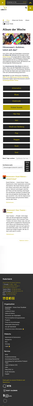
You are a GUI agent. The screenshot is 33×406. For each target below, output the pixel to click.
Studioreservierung (10, 357)
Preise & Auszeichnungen (12, 322)
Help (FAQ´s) (9, 369)
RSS (6, 342)
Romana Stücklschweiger (20, 77)
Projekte (7, 320)
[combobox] (22, 158)
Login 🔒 (7, 346)
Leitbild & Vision (10, 311)
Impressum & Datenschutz (13, 337)
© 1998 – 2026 (13, 284)
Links (6, 367)
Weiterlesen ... (10, 202)
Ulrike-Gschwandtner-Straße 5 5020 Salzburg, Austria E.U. (11, 286)
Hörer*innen (7, 57)
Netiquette (8, 340)
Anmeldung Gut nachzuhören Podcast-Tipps (16, 362)
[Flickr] (7, 298)
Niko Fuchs (6, 77)
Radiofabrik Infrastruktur (12, 324)
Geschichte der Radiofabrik (13, 316)
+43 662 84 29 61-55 (17, 291)
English (7, 374)
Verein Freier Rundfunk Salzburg (11, 282)
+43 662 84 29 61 (16, 289)
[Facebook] (10, 298)
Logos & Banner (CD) (11, 365)
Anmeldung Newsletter (12, 359)
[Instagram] (13, 298)
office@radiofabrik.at (11, 293)
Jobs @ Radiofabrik (10, 327)
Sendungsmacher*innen (10, 80)
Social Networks (10, 372)
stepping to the (11, 2)
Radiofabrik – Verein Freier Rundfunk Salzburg (15, 308)
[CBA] (4, 298)
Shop (6, 354)
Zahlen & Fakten (10, 313)
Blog (8, 20)
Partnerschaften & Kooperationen (15, 318)
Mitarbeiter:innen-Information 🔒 (14, 329)
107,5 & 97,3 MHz (11, 294)
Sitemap (7, 344)
